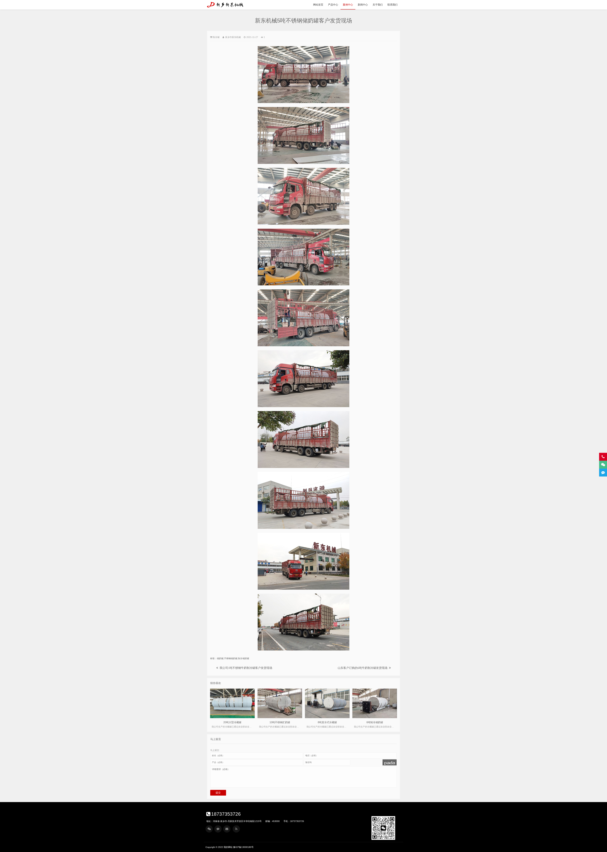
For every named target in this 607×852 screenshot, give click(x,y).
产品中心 (333, 4)
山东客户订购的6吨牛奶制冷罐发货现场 (362, 667)
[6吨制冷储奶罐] (374, 703)
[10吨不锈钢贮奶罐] (280, 703)
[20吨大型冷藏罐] (232, 703)
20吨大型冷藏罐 (232, 722)
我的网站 (226, 5)
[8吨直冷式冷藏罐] (327, 703)
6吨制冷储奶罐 (374, 722)
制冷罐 (216, 37)
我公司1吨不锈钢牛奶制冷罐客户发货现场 (246, 667)
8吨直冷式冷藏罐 (327, 722)
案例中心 (348, 4)
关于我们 (378, 4)
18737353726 (226, 814)
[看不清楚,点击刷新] (390, 762)
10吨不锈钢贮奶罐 (280, 722)
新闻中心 (363, 4)
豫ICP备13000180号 (243, 847)
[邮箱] (226, 829)
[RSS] (236, 829)
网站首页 (318, 4)
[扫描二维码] (209, 829)
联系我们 (392, 4)
